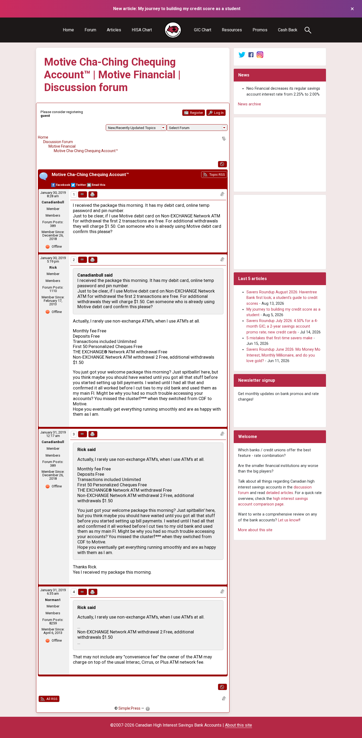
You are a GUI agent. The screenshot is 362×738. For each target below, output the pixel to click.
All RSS (52, 699)
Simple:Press (129, 708)
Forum (90, 29)
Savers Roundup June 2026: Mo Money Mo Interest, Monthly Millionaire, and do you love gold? (283, 355)
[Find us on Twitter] (242, 54)
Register (196, 113)
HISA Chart (142, 29)
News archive (249, 104)
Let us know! (288, 520)
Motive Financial (62, 146)
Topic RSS (216, 175)
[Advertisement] (280, 154)
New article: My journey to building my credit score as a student (176, 8)
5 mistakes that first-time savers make (279, 338)
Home (68, 29)
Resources (232, 29)
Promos (260, 29)
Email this (98, 185)
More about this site (255, 530)
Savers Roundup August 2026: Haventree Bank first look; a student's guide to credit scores (281, 298)
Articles (114, 29)
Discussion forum (58, 142)
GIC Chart (202, 29)
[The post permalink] (82, 194)
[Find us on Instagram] (260, 54)
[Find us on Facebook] (251, 54)
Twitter (81, 185)
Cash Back (287, 29)
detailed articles (279, 493)
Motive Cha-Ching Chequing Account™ (86, 151)
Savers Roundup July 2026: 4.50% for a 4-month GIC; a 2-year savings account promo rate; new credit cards (282, 326)
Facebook (63, 185)
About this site (238, 725)
